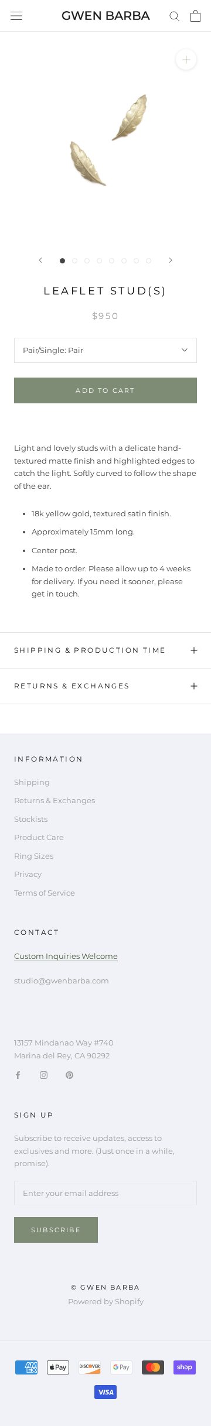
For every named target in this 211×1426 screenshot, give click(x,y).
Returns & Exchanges (72, 685)
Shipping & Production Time (90, 650)
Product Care (39, 837)
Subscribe (56, 1230)
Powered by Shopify (106, 1301)
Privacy (28, 874)
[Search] (174, 15)
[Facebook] (18, 1074)
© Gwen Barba (105, 1287)
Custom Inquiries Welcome (66, 956)
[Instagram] (43, 1074)
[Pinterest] (69, 1074)
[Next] (170, 260)
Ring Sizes (33, 856)
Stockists (30, 819)
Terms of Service (44, 892)
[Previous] (40, 260)
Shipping (32, 782)
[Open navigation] (16, 16)
